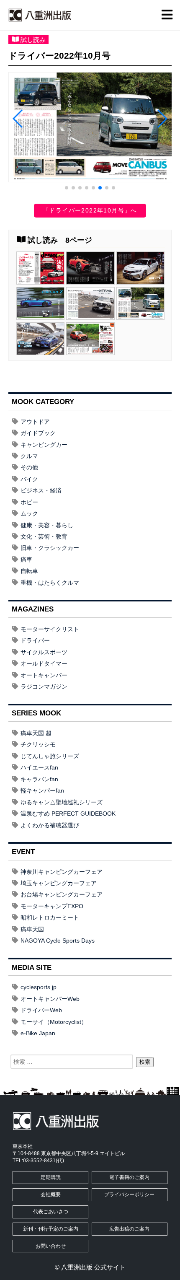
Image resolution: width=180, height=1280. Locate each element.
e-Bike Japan (38, 1033)
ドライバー (35, 640)
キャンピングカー (44, 444)
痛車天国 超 (36, 733)
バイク (29, 479)
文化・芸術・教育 (44, 536)
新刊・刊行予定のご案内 (50, 1229)
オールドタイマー (44, 663)
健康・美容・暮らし (47, 525)
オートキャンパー (44, 675)
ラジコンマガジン (44, 686)
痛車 (26, 559)
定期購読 (51, 1177)
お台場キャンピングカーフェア (62, 894)
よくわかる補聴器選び (50, 825)
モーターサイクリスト (50, 629)
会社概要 (51, 1194)
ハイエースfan (39, 767)
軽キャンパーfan (42, 790)
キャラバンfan (39, 779)
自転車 (29, 570)
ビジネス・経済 (41, 490)
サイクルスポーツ (44, 652)
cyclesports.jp (39, 987)
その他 (29, 467)
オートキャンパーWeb (50, 998)
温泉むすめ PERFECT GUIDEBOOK (68, 813)
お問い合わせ (51, 1246)
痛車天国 (32, 929)
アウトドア (35, 421)
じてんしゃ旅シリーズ (50, 756)
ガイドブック (38, 433)
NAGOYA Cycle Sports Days (58, 940)
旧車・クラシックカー (50, 547)
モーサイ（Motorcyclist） (54, 1021)
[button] (66, 187)
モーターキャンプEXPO (52, 906)
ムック (29, 513)
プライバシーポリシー (129, 1194)
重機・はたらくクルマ (50, 582)
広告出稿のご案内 (129, 1229)
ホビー (29, 502)
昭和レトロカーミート (50, 917)
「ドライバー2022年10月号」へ (90, 210)
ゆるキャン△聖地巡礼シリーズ (62, 802)
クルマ (29, 456)
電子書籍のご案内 (129, 1177)
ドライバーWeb (41, 1010)
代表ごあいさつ (50, 1212)
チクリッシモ (38, 744)
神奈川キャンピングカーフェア (62, 871)
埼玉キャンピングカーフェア (59, 883)
